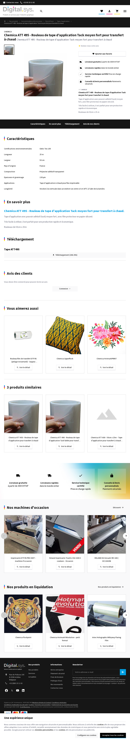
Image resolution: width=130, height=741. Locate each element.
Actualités (32, 677)
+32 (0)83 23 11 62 (15, 683)
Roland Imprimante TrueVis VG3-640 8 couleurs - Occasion (65, 559)
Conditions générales (59, 703)
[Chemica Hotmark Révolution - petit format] (65, 614)
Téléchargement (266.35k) (66, 255)
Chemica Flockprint (23, 637)
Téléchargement (72, 124)
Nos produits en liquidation (30, 587)
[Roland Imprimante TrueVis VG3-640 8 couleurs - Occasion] (65, 534)
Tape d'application (63, 21)
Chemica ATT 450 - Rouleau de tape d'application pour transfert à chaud (23, 439)
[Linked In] (23, 690)
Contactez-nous (57, 688)
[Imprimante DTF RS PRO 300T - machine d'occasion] (23, 534)
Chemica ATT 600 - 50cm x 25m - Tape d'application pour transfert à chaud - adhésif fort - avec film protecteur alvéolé (106, 439)
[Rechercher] (41, 11)
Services (31, 673)
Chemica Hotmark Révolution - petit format (65, 639)
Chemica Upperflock (65, 358)
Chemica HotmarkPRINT (107, 358)
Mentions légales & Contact (41, 703)
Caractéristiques (37, 124)
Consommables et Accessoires (31, 21)
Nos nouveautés (57, 684)
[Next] (126, 536)
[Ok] (123, 672)
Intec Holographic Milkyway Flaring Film (106, 639)
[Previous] (4, 536)
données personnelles (44, 730)
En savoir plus (55, 124)
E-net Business (25, 707)
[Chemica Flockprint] (23, 614)
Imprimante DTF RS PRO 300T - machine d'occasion (23, 559)
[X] (12, 690)
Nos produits (13, 21)
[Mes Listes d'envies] (102, 11)
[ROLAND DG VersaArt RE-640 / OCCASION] (106, 534)
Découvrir (117, 507)
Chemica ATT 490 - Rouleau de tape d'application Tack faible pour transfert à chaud (65, 439)
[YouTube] (17, 690)
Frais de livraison (57, 677)
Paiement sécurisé (58, 673)
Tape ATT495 (11, 249)
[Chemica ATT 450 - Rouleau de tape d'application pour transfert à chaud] (23, 414)
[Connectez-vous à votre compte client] (109, 11)
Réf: (79, 90)
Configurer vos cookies (86, 735)
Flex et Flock (49, 21)
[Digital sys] (18, 11)
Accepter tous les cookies (113, 735)
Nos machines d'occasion (28, 507)
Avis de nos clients (91, 124)
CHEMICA (8, 31)
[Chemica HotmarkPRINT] (106, 335)
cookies (100, 724)
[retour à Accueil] (5, 21)
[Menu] (125, 11)
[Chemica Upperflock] (65, 335)
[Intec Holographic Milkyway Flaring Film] (106, 614)
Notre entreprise (57, 670)
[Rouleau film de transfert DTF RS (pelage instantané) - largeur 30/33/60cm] (23, 335)
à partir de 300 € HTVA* (102, 62)
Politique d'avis (56, 681)
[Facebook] (6, 690)
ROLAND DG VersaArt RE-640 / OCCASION (107, 559)
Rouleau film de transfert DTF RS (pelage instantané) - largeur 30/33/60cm (23, 360)
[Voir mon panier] (117, 11)
